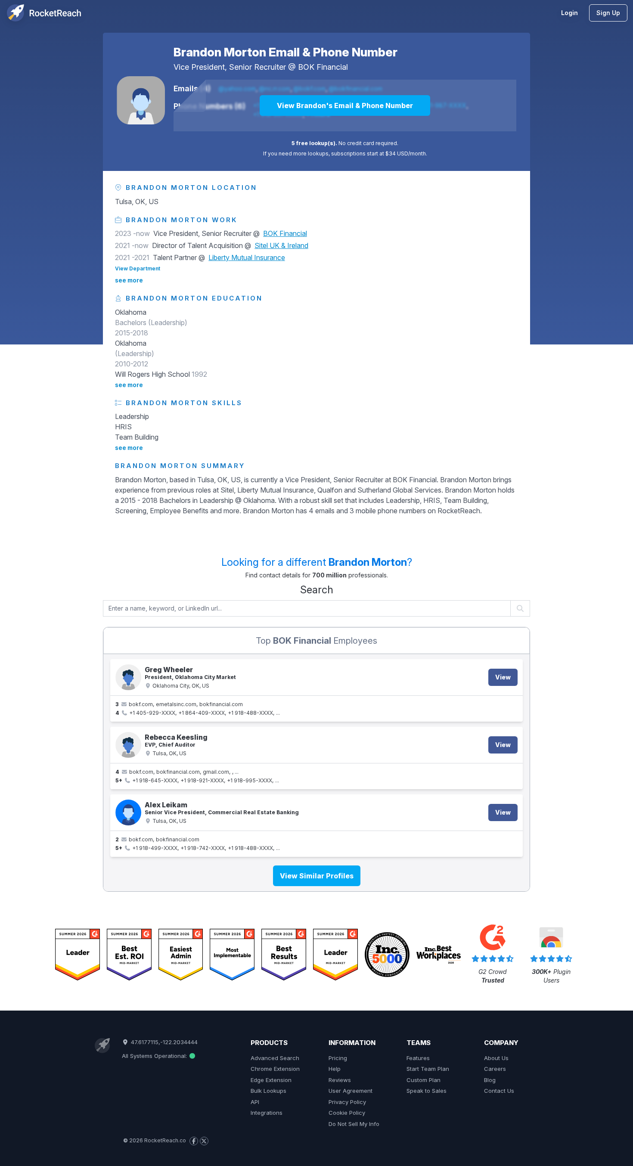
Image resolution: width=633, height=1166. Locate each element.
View (503, 677)
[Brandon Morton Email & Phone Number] (141, 100)
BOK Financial (323, 66)
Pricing (338, 1057)
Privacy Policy (347, 1101)
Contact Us (499, 1090)
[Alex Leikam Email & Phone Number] (128, 812)
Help (335, 1068)
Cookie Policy (347, 1112)
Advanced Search (275, 1057)
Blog (490, 1079)
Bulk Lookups (268, 1090)
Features (418, 1057)
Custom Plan (423, 1079)
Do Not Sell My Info (354, 1123)
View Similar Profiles (317, 875)
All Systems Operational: (155, 1055)
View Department (137, 268)
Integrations (266, 1112)
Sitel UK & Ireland (281, 245)
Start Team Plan (427, 1068)
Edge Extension (271, 1079)
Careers (495, 1068)
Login (569, 12)
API (255, 1101)
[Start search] (520, 608)
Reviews (340, 1079)
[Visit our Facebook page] (193, 1141)
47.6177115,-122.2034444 (163, 1042)
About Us (496, 1057)
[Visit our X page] (204, 1141)
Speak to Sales (426, 1090)
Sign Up (608, 12)
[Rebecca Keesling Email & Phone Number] (128, 745)
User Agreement (350, 1090)
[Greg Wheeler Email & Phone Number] (128, 677)
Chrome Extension (275, 1068)
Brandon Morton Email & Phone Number (285, 52)
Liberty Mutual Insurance (246, 257)
